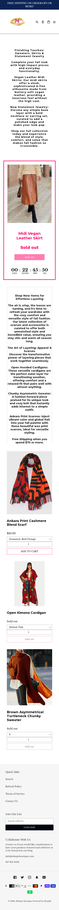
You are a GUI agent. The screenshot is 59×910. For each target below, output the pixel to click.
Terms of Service (15, 793)
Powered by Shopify (42, 901)
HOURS (25, 273)
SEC (45, 273)
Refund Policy (13, 786)
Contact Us (11, 801)
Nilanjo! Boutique (24, 901)
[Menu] (54, 22)
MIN (35, 273)
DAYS (14, 273)
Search (9, 779)
